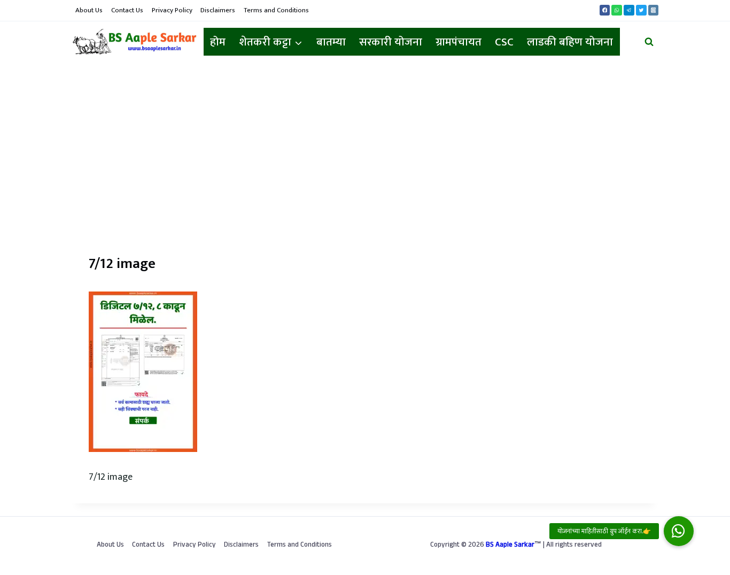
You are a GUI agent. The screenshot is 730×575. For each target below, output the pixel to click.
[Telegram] (629, 10)
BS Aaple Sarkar (510, 545)
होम (218, 42)
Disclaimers (217, 10)
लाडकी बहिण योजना (570, 42)
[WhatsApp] (616, 10)
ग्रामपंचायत (459, 42)
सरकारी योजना (390, 42)
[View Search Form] (649, 42)
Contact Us (127, 10)
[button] (679, 531)
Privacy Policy (172, 10)
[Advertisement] (365, 143)
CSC (504, 42)
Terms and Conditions (276, 10)
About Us (89, 10)
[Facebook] (605, 10)
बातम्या (331, 42)
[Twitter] (641, 10)
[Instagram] (653, 10)
